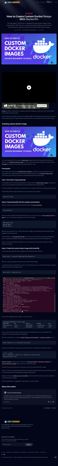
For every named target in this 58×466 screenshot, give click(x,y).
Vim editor (4, 164)
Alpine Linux (25, 160)
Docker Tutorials (29, 13)
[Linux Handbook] (12, 2)
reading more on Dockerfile (20, 376)
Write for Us (36, 452)
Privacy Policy (30, 452)
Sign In (43, 2)
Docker (4, 111)
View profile (6, 401)
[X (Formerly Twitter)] (2, 454)
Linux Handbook (4, 457)
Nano (3, 217)
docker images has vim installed (29, 337)
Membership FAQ (16, 452)
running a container (45, 337)
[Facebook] (53, 401)
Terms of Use (43, 452)
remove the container (44, 361)
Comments (48, 408)
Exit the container (6, 361)
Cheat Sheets (24, 452)
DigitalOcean (20, 457)
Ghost (41, 457)
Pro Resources (9, 452)
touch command (37, 205)
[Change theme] (38, 2)
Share (54, 408)
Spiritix (46, 457)
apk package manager (19, 236)
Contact (3, 452)
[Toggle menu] (56, 2)
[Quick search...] (40, 2)
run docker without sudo (46, 173)
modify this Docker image (16, 162)
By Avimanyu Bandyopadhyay (29, 30)
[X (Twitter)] (51, 401)
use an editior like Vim (48, 215)
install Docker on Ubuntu (25, 171)
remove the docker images (9, 363)
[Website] (48, 402)
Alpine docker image (42, 183)
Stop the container (32, 361)
